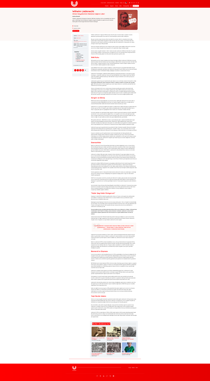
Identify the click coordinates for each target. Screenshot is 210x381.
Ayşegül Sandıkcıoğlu (126, 354)
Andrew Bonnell (76, 16)
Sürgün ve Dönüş (80, 55)
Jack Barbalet (109, 340)
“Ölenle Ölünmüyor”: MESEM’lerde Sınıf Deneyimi (128, 338)
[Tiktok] (136, 3)
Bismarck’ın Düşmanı (81, 60)
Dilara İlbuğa (124, 340)
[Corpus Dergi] (80, 4)
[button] (124, 2)
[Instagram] (133, 3)
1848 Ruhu (78, 53)
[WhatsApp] (80, 70)
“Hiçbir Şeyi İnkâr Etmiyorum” (79, 58)
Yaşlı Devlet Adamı (80, 61)
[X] (78, 70)
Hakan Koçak (94, 355)
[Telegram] (83, 70)
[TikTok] (107, 376)
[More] (85, 70)
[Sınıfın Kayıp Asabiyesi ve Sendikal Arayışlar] (99, 347)
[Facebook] (135, 3)
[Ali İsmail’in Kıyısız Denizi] (129, 347)
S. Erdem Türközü (80, 35)
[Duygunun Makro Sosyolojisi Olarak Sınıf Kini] (114, 332)
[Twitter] (131, 3)
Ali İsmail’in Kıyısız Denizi (127, 353)
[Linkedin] (138, 3)
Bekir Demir (79, 38)
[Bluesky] (129, 3)
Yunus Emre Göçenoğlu (96, 340)
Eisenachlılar (79, 56)
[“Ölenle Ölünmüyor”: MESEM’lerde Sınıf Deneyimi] (129, 332)
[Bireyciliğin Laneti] (114, 347)
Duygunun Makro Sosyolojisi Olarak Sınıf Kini (113, 338)
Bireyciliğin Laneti (110, 353)
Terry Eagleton (109, 354)
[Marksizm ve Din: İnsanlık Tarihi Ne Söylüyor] (99, 332)
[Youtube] (113, 376)
